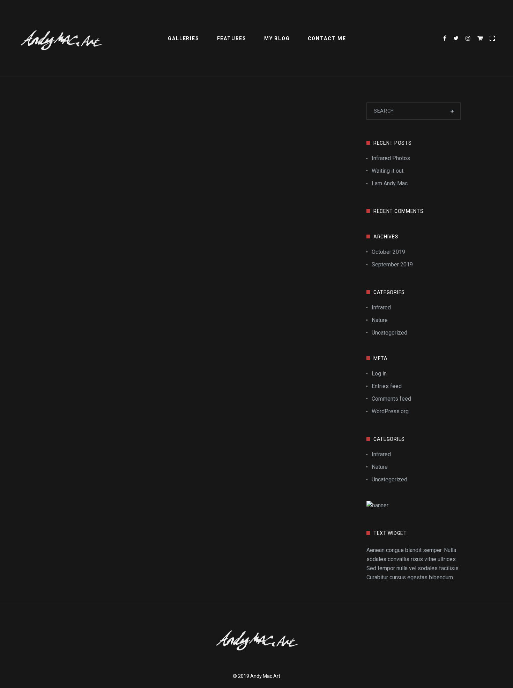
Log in (379, 373)
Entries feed (387, 386)
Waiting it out (387, 170)
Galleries (183, 38)
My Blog (277, 38)
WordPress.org (390, 411)
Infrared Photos (391, 158)
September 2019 (392, 264)
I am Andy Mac (390, 183)
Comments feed (391, 398)
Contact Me (327, 38)
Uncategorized (389, 332)
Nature (380, 320)
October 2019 (388, 252)
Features (231, 38)
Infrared (381, 307)
